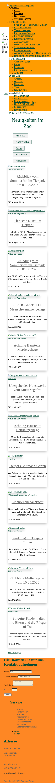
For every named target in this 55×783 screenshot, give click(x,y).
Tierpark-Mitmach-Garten (27, 466)
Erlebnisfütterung (23, 36)
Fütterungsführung (24, 33)
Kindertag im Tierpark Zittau (27, 540)
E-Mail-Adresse (11, 677)
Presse (20, 709)
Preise (17, 64)
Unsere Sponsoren (25, 719)
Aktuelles (14, 7)
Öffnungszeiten (22, 61)
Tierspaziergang (22, 30)
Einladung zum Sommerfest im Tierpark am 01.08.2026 (27, 265)
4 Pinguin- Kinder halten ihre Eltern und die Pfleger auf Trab (27, 622)
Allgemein (21, 214)
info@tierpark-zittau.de (14, 773)
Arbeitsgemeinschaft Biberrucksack (32, 53)
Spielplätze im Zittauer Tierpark (30, 24)
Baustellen (20, 16)
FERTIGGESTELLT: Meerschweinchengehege (27, 307)
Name (6, 672)
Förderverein (22, 712)
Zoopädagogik (21, 42)
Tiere (16, 87)
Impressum (21, 724)
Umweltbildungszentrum (27, 44)
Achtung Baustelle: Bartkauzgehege (27, 428)
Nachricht (8, 685)
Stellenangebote (22, 19)
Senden (7, 695)
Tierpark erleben (17, 22)
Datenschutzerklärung (26, 727)
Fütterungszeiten (23, 70)
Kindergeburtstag (23, 39)
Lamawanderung (22, 27)
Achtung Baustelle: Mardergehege (27, 347)
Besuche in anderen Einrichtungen (32, 56)
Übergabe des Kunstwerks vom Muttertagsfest (27, 388)
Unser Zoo (14, 76)
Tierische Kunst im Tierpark (27, 223)
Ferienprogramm (22, 50)
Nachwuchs (20, 90)
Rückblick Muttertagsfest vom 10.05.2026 (27, 580)
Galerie (18, 78)
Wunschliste (21, 98)
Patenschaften (22, 96)
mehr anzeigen (14, 653)
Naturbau (19, 84)
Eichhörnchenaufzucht (27, 502)
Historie (18, 81)
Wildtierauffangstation (21, 113)
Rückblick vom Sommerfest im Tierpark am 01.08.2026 (27, 180)
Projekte (18, 13)
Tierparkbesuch (17, 59)
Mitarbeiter (20, 107)
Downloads (20, 110)
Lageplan (19, 67)
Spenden (18, 93)
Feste (17, 10)
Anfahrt (18, 73)
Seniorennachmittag (24, 47)
